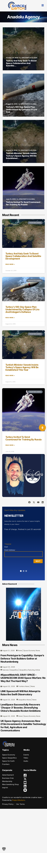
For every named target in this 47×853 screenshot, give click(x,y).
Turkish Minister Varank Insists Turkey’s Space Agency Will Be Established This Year (22, 367)
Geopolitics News (24, 700)
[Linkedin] (42, 502)
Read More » (10, 264)
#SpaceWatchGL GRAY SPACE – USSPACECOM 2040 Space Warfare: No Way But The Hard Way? (23, 677)
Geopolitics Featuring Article (29, 670)
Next (38, 561)
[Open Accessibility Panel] (42, 427)
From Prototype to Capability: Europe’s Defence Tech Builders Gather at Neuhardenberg (22, 658)
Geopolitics (14, 670)
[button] (4, 849)
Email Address (10, 550)
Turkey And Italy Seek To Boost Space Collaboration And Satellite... (21, 63)
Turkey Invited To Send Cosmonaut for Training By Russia (23, 203)
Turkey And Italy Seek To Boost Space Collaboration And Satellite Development (23, 256)
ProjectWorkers (18, 800)
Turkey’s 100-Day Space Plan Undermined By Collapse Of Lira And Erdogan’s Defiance (22, 309)
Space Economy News (32, 650)
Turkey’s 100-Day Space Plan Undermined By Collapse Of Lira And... (21, 109)
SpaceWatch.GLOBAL (29, 58)
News (20, 650)
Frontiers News (23, 686)
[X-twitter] (34, 502)
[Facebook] (29, 502)
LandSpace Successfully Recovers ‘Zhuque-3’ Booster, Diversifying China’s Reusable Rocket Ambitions (21, 707)
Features (5, 670)
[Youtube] (38, 502)
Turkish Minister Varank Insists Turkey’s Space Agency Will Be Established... (21, 155)
